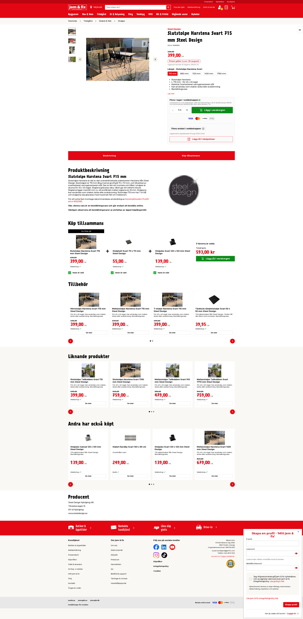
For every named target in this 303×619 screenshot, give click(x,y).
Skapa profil (291, 605)
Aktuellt (114, 555)
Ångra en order (74, 588)
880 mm (184, 73)
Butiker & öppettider (77, 545)
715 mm (172, 73)
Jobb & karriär (209, 7)
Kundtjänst (231, 1)
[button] (150, 341)
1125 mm (196, 73)
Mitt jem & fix (74, 574)
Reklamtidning (193, 7)
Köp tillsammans (191, 155)
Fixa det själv (179, 7)
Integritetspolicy (161, 566)
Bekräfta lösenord (254, 563)
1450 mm (208, 73)
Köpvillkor (72, 560)
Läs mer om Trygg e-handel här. (223, 556)
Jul (112, 569)
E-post (249, 539)
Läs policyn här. (277, 581)
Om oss (114, 545)
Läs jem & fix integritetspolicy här (262, 598)
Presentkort (208, 1)
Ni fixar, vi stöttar (75, 569)
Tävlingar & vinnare (119, 578)
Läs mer (171, 94)
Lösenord (250, 549)
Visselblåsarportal (118, 583)
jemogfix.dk (94, 600)
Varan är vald (78, 273)
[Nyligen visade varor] (300, 30)
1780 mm (221, 73)
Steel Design (174, 29)
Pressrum (115, 560)
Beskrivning (109, 155)
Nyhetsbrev (220, 1)
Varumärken (116, 564)
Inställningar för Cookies (78, 605)
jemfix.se (71, 600)
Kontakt (71, 583)
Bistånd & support (118, 574)
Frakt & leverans (75, 564)
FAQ (70, 578)
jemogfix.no (82, 600)
